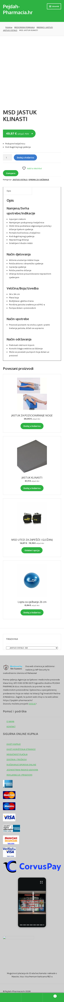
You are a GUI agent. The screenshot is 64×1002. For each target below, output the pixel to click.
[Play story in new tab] (32, 902)
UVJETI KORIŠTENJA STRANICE (21, 749)
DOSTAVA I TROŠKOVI (17, 759)
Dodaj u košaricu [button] (32, 426)
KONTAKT (11, 726)
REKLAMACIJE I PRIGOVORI (19, 775)
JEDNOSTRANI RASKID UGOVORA (22, 769)
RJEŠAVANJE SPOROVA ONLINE (21, 764)
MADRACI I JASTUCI (45, 27)
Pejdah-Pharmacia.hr (18, 9)
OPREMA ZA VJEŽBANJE (38, 180)
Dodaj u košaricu (25, 157)
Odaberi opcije (32, 550)
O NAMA (10, 721)
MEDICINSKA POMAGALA (24, 27)
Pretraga (32, 997)
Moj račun (10, 997)
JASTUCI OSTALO (10, 30)
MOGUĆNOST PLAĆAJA (17, 754)
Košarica (49, 995)
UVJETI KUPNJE (14, 744)
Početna (8, 27)
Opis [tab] (9, 191)
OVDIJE (32, 703)
